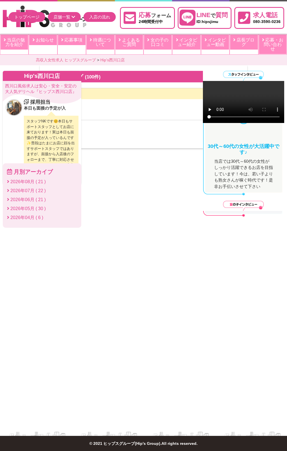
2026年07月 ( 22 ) (27, 190)
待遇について (101, 42)
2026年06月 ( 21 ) (27, 199)
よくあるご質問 (130, 42)
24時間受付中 (155, 17)
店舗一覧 (62, 17)
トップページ (27, 17)
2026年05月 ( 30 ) (27, 208)
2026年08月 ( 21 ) (27, 181)
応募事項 (72, 40)
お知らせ (44, 40)
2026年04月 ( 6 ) (26, 217)
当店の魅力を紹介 (15, 42)
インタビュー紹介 (187, 42)
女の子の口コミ (158, 42)
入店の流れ (99, 17)
